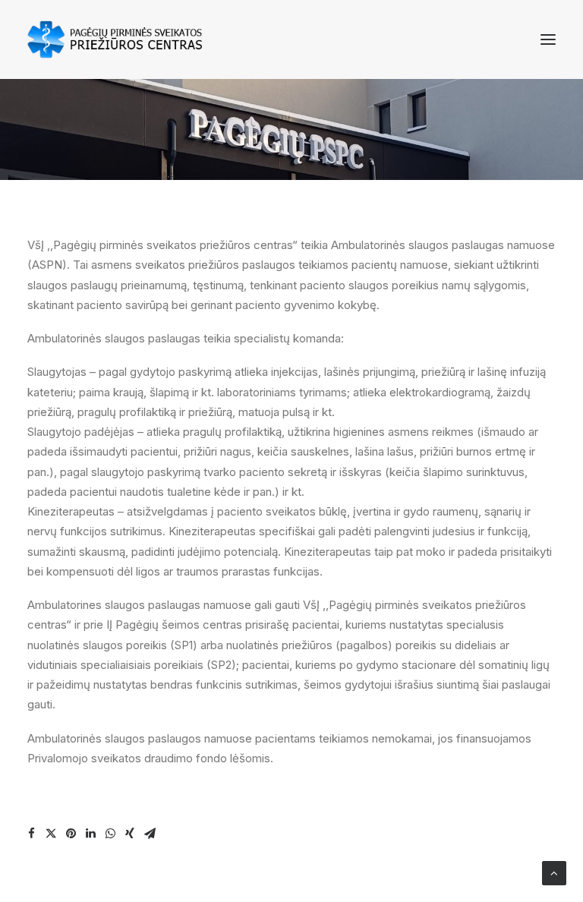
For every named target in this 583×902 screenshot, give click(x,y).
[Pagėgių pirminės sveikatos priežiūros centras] (114, 39)
